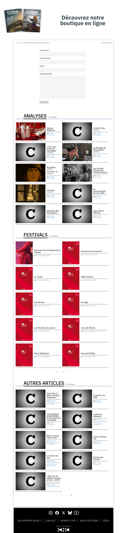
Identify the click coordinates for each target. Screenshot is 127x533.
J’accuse (51, 191)
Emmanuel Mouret (98, 458)
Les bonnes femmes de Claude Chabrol (100, 170)
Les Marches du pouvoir (44, 328)
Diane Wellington (41, 353)
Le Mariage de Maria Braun (99, 150)
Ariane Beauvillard (51, 134)
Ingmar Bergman (51, 129)
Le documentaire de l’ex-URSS (99, 191)
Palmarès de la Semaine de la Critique (47, 251)
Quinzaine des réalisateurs (53, 212)
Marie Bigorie (51, 485)
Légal (106, 520)
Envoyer (44, 102)
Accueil (18, 43)
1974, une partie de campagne (51, 150)
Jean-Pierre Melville (98, 212)
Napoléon (52, 170)
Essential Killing (88, 353)
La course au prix (52, 456)
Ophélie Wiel (54, 483)
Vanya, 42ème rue (99, 437)
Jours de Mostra (88, 328)
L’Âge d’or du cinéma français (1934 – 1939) (54, 478)
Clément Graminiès (51, 401)
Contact (51, 520)
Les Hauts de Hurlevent (91, 251)
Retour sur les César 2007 (53, 437)
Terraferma (39, 302)
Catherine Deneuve (97, 415)
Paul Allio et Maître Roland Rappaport (53, 395)
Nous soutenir (89, 520)
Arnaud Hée (101, 331)
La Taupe (38, 277)
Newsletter (68, 520)
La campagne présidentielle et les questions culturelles (54, 417)
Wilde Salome (87, 277)
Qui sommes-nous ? (29, 520)
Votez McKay (99, 129)
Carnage (84, 302)
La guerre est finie (99, 396)
